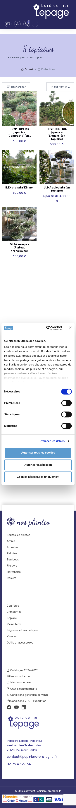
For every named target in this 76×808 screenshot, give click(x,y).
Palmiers (12, 553)
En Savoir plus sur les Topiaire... (27, 57)
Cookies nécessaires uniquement (38, 476)
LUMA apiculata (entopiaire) (57, 189)
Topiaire (12, 618)
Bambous (13, 559)
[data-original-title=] (63, 107)
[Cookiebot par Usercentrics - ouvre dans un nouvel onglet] (47, 328)
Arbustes (12, 547)
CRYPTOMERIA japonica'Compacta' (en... (19, 132)
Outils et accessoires (20, 642)
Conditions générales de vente (29, 695)
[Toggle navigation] (35, 24)
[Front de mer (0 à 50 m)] (26, 98)
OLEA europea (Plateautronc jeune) (19, 248)
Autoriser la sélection (38, 464)
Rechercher (18, 87)
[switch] (66, 403)
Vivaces (12, 636)
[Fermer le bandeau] (70, 328)
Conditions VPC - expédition (28, 701)
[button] (17, 24)
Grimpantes (14, 611)
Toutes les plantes (18, 535)
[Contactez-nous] (8, 24)
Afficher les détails (52, 440)
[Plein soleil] (26, 116)
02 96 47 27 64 (19, 764)
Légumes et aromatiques (23, 630)
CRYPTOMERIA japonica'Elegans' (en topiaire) (57, 134)
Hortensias (14, 572)
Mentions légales (20, 682)
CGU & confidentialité (23, 688)
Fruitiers (12, 565)
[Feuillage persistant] (26, 107)
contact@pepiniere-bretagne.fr (32, 757)
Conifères (13, 605)
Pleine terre (14, 624)
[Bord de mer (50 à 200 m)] (26, 213)
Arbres (11, 541)
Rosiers (11, 578)
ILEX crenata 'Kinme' (19, 187)
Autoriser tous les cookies (38, 452)
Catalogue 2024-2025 (24, 670)
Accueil (28, 69)
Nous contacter (20, 676)
